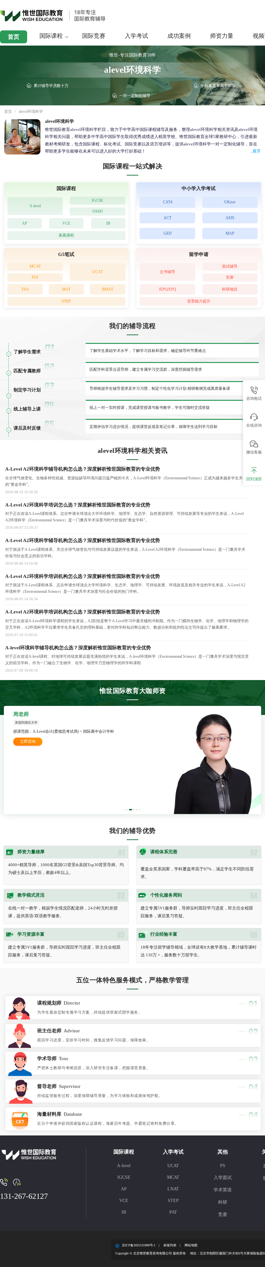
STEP (66, 301)
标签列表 (170, 1245)
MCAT (35, 266)
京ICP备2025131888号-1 (138, 1245)
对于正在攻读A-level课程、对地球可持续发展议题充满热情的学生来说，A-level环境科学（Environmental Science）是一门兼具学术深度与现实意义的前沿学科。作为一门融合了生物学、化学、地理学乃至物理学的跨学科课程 (127, 659)
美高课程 (66, 235)
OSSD (97, 211)
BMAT (107, 289)
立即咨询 (28, 741)
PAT (35, 277)
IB (108, 223)
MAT (66, 289)
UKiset (229, 202)
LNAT (173, 1189)
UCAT (97, 272)
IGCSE (97, 200)
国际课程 (51, 36)
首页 (13, 37)
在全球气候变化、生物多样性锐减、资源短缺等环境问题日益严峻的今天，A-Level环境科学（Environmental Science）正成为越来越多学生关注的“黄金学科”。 (126, 481)
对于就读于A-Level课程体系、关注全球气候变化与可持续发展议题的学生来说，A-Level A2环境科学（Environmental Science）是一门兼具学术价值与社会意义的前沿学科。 (125, 552)
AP (24, 223)
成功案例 (179, 36)
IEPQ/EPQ (167, 289)
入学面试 (223, 1177)
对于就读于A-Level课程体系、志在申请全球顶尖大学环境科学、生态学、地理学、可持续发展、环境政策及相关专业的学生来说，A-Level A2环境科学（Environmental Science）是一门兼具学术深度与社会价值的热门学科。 (125, 588)
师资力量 (221, 36)
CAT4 (167, 202)
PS (222, 1165)
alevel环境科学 (31, 111)
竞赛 (230, 277)
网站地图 (191, 1245)
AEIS (230, 218)
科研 (222, 1202)
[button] (124, 809)
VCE (66, 223)
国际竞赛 (93, 36)
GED (168, 233)
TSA (25, 289)
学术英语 (223, 1189)
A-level (35, 206)
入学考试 (136, 36)
